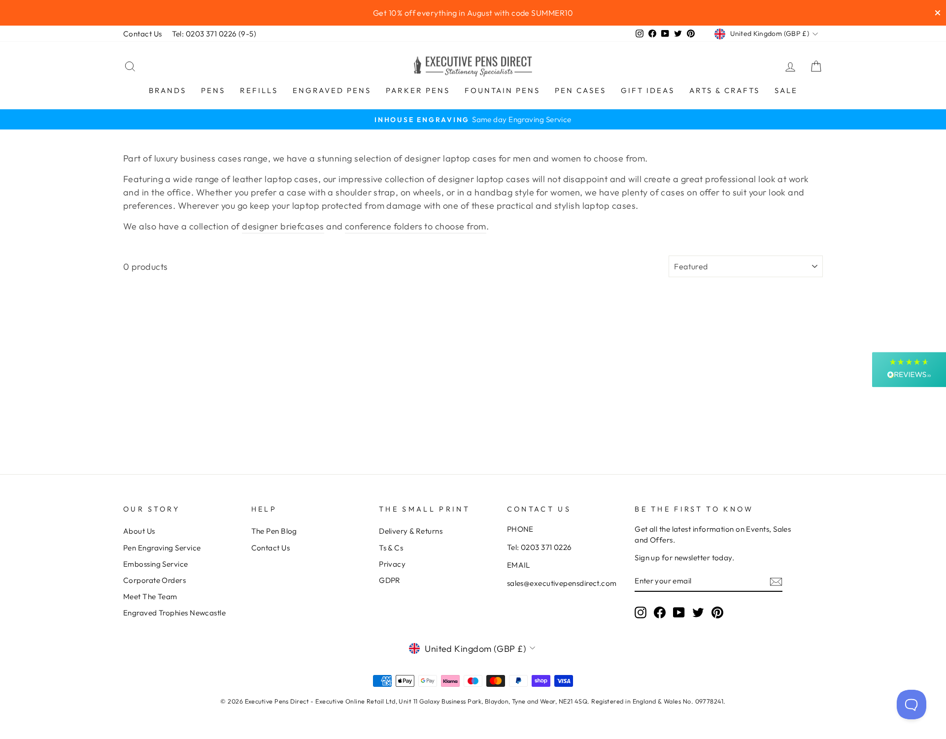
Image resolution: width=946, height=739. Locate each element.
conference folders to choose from (415, 226)
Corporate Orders (154, 580)
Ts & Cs (391, 547)
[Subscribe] (776, 581)
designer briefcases (283, 226)
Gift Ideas (648, 90)
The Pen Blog (274, 531)
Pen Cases (580, 90)
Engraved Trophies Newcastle (174, 612)
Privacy (392, 564)
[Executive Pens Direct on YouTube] (679, 612)
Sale (786, 90)
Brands (167, 90)
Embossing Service (155, 564)
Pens (213, 90)
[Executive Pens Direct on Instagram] (640, 612)
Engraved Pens (332, 90)
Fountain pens (502, 90)
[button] (909, 369)
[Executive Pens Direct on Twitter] (698, 612)
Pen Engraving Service (162, 547)
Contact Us (142, 33)
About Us (139, 531)
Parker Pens (418, 90)
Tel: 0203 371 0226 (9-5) (214, 33)
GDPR (390, 580)
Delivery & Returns (410, 531)
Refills (259, 90)
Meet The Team (150, 596)
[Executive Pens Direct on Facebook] (660, 612)
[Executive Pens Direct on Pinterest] (717, 612)
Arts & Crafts (724, 90)
